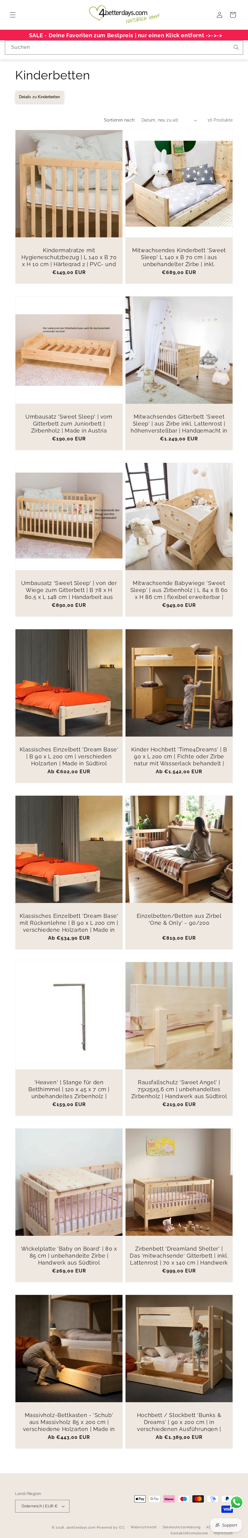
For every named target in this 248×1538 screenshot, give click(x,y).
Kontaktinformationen (189, 1533)
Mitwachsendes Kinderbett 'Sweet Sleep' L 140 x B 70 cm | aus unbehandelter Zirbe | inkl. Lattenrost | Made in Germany (179, 261)
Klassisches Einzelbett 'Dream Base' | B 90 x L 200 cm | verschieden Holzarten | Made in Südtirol (69, 756)
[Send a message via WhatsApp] (236, 1502)
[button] (12, 15)
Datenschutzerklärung (182, 1527)
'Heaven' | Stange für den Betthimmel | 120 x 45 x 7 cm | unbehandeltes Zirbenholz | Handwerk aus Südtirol (68, 1093)
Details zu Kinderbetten (39, 97)
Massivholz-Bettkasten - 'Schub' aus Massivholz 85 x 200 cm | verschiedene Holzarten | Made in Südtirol (69, 1425)
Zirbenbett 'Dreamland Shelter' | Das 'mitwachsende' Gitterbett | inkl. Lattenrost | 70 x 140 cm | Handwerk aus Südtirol (179, 1259)
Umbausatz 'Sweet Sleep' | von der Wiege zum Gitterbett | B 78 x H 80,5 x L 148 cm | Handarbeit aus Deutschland (69, 593)
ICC (122, 1528)
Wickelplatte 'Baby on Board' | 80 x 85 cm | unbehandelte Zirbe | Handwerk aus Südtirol (69, 1255)
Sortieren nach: (119, 120)
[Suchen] (236, 47)
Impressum (223, 1533)
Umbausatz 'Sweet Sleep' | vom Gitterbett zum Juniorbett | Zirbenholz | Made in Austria (68, 423)
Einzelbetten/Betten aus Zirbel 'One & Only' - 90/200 (179, 919)
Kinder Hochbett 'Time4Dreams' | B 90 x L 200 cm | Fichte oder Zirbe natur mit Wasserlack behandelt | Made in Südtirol (179, 760)
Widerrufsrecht (144, 1527)
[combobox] (124, 47)
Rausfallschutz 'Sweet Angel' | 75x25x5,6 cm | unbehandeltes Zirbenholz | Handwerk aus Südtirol (179, 1089)
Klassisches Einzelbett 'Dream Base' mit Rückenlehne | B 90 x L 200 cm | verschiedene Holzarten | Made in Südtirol (69, 926)
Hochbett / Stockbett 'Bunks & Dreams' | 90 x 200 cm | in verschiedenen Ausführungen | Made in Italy (179, 1425)
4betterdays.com (81, 1528)
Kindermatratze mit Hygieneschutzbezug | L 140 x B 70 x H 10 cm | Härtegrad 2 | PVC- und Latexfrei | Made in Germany (69, 261)
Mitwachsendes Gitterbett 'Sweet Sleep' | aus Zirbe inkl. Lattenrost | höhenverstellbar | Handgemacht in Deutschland (179, 427)
